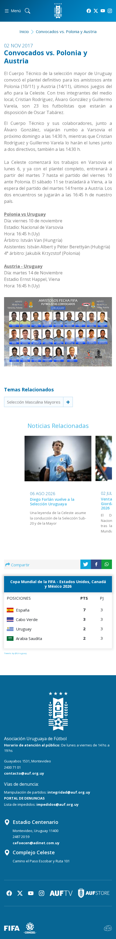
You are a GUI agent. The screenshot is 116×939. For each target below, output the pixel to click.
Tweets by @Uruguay (15, 653)
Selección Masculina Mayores (33, 402)
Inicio (24, 31)
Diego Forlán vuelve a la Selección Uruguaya (52, 501)
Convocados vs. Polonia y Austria (66, 31)
